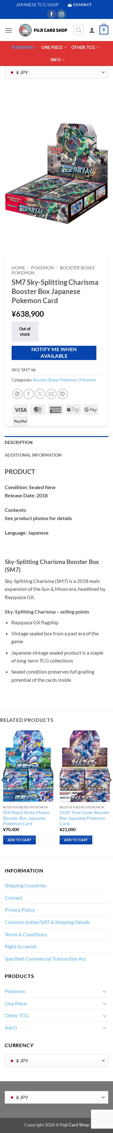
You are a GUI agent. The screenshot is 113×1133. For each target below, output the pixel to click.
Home (18, 267)
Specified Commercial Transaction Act (45, 959)
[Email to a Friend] (51, 394)
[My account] (92, 30)
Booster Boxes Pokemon (55, 379)
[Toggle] (104, 991)
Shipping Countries (25, 885)
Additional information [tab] (33, 455)
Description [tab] (19, 442)
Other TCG (83, 47)
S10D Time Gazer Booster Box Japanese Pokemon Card (85, 818)
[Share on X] (40, 394)
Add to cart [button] (20, 840)
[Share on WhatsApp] (17, 394)
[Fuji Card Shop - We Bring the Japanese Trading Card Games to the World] (42, 30)
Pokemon (22, 47)
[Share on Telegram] (62, 394)
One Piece (51, 47)
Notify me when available (54, 352)
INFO (56, 59)
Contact (13, 898)
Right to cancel (20, 946)
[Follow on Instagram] (61, 14)
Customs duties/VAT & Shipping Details (47, 922)
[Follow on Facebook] (51, 14)
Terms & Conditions (26, 934)
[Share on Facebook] (29, 394)
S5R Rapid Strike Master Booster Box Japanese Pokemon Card (26, 818)
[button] (8, 30)
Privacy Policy (20, 910)
